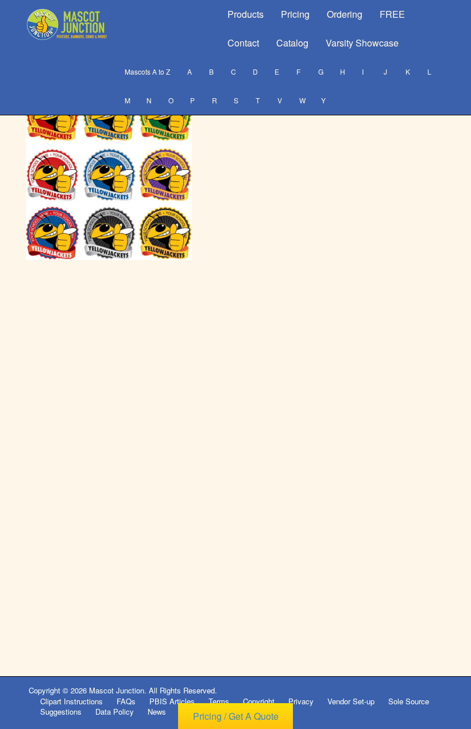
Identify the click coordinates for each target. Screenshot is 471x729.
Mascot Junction (116, 690)
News (157, 711)
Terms (219, 701)
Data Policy (114, 711)
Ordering (344, 14)
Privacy (301, 701)
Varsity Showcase (362, 42)
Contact (243, 42)
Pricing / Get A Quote (236, 716)
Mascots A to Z (147, 71)
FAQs (126, 701)
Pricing (295, 14)
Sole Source (408, 701)
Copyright (259, 701)
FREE (392, 14)
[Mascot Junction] (68, 24)
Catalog (292, 42)
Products (245, 14)
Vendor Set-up (351, 701)
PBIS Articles (172, 701)
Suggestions (61, 711)
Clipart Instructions (71, 701)
